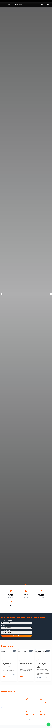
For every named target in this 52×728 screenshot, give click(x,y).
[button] (25, 584)
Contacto (47, 4)
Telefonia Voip (26, 4)
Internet (16, 4)
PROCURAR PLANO (16, 635)
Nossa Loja (38, 4)
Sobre (42, 4)
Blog (12, 4)
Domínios (21, 4)
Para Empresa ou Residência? (6, 620)
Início (9, 4)
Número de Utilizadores (5, 630)
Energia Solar (34, 4)
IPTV (30, 4)
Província (3, 625)
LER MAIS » (4, 676)
